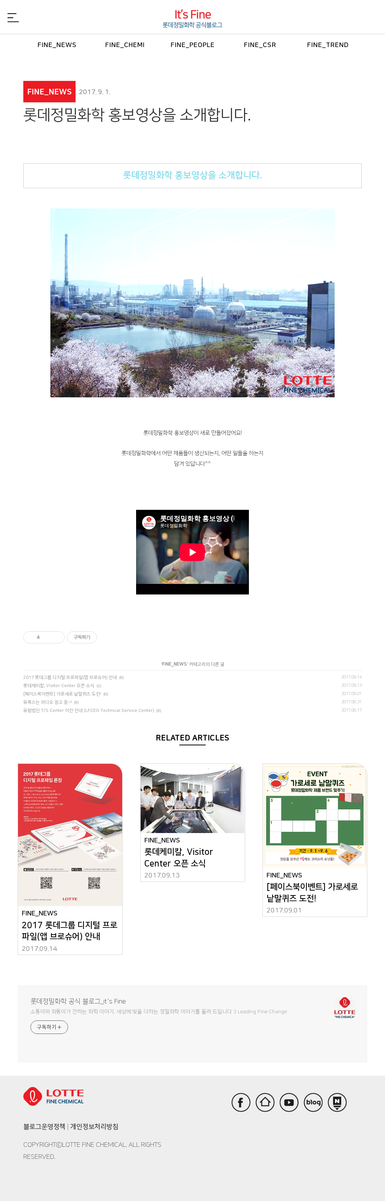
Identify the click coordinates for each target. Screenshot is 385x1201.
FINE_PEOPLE (193, 45)
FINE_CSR (260, 45)
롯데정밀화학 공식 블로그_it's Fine (78, 1001)
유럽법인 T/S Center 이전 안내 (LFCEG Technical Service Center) (88, 710)
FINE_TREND (328, 45)
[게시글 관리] (56, 637)
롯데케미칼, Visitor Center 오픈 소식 (58, 685)
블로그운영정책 (44, 1126)
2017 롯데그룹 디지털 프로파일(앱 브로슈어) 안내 (70, 677)
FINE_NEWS (57, 45)
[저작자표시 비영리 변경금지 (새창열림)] (107, 637)
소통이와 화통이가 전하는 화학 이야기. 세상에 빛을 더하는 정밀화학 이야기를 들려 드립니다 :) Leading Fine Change (158, 1012)
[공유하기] (47, 637)
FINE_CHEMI (125, 45)
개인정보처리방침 (94, 1126)
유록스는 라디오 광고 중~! (47, 702)
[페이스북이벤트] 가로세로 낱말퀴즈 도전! (62, 694)
